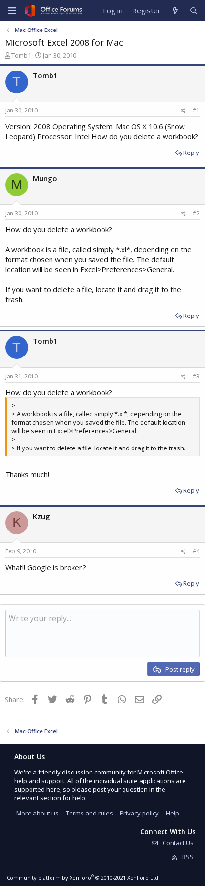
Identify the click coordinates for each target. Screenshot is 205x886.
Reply (191, 152)
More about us (37, 813)
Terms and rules (89, 813)
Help (172, 813)
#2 (196, 213)
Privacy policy (139, 813)
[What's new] (174, 11)
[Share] (183, 110)
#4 (196, 551)
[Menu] (12, 10)
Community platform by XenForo (83, 877)
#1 (196, 110)
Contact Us (177, 842)
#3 (196, 376)
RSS (187, 857)
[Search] (193, 11)
